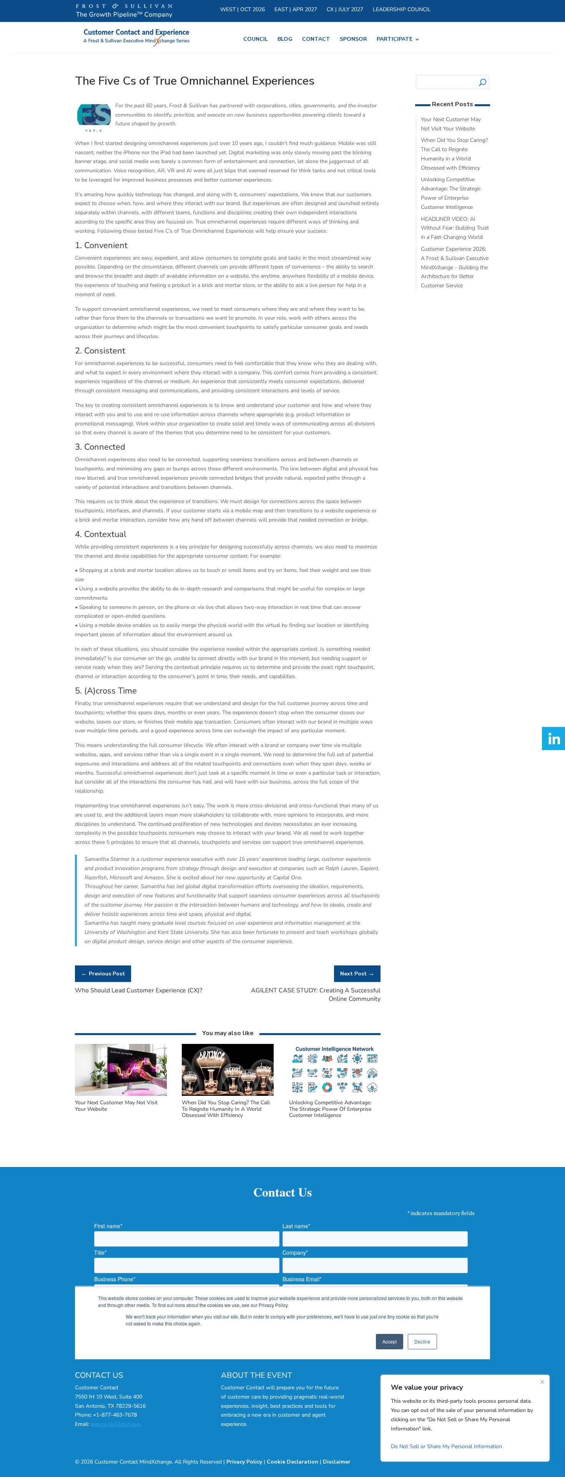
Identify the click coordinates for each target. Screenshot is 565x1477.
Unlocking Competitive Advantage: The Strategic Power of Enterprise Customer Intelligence (330, 1109)
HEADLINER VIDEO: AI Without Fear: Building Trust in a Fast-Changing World (455, 228)
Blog (285, 40)
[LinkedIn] (553, 738)
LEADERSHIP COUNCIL (402, 10)
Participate (394, 40)
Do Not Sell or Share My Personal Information (446, 1446)
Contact (316, 40)
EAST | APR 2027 (295, 10)
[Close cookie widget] (542, 1382)
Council (255, 40)
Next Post (357, 973)
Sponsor (353, 40)
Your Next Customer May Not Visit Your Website (116, 1106)
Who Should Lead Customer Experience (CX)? (138, 990)
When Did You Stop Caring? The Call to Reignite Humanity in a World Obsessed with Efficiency (226, 1109)
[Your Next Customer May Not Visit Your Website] (121, 1094)
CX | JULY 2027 (345, 10)
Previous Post (103, 973)
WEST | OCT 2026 (242, 10)
